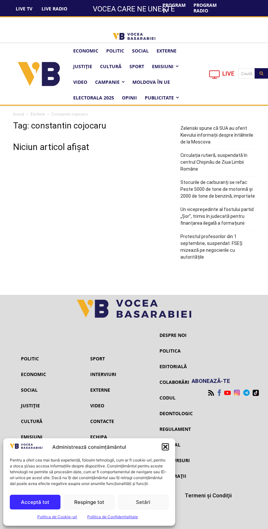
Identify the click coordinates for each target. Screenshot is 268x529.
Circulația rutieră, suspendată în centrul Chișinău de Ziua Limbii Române (213, 162)
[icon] (215, 76)
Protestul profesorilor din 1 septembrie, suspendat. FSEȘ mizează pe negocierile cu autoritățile (211, 247)
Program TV (174, 8)
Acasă (18, 114)
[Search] (261, 73)
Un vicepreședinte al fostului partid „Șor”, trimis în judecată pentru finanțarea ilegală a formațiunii (217, 216)
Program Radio (205, 8)
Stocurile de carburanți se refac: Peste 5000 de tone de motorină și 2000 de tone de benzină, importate (217, 189)
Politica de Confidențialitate (112, 516)
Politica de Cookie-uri (57, 516)
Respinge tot (89, 502)
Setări (143, 502)
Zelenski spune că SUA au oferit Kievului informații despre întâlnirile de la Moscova (216, 135)
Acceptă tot (35, 502)
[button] (165, 447)
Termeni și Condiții (208, 495)
